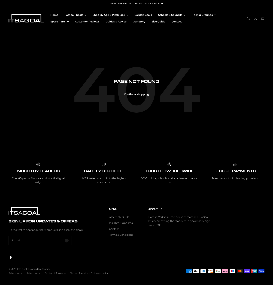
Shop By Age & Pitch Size (109, 14)
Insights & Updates (121, 222)
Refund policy (34, 273)
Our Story (139, 21)
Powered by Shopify (39, 269)
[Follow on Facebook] (11, 257)
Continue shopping (136, 94)
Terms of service (79, 273)
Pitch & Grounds (202, 14)
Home (54, 14)
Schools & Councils (170, 14)
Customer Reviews (87, 21)
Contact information (56, 273)
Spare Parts (58, 21)
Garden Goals (143, 14)
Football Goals (74, 14)
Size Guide (158, 21)
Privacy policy (16, 273)
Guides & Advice (116, 21)
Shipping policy (99, 273)
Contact (177, 21)
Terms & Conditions (121, 234)
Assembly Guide (119, 217)
